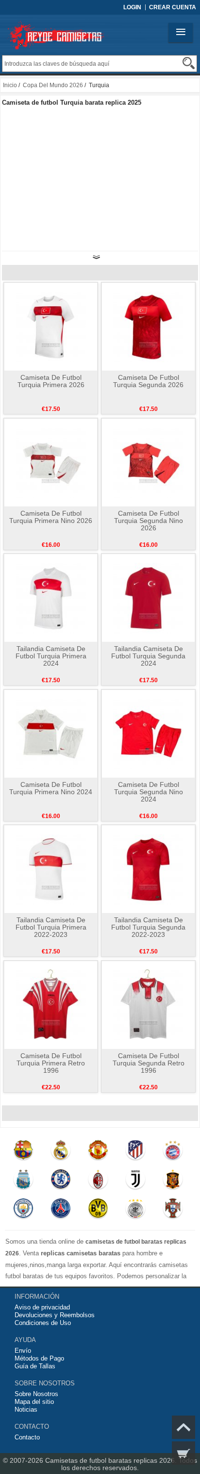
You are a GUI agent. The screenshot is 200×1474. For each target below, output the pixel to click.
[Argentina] (23, 1181)
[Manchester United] (98, 1152)
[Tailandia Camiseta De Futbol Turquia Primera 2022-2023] (51, 869)
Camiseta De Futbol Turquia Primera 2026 (50, 381)
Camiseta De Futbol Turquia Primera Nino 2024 (50, 788)
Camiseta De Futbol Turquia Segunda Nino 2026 (148, 520)
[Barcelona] (23, 1152)
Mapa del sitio (34, 1401)
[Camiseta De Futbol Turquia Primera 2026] (51, 326)
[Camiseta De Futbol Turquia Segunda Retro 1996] (148, 1004)
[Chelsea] (60, 1181)
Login (132, 7)
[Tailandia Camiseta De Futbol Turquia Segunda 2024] (148, 597)
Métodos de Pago (39, 1358)
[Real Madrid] (60, 1152)
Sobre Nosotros (36, 1394)
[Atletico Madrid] (135, 1152)
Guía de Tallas (35, 1366)
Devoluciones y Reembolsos (55, 1315)
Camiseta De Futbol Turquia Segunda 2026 (148, 381)
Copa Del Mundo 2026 (53, 85)
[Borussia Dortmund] (98, 1210)
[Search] (189, 63)
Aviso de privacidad (42, 1307)
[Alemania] (135, 1210)
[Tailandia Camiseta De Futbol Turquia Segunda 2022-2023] (148, 869)
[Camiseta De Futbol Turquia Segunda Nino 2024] (148, 733)
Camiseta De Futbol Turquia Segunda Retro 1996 (148, 1063)
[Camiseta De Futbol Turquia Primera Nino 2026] (51, 462)
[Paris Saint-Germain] (60, 1210)
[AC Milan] (98, 1181)
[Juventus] (135, 1181)
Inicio (10, 85)
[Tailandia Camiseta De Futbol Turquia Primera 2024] (51, 597)
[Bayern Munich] (172, 1152)
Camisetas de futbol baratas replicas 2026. (112, 1460)
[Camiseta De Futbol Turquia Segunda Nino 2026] (148, 462)
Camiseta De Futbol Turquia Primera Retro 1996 (51, 1063)
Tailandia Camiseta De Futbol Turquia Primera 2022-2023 (51, 927)
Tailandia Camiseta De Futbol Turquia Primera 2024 (51, 656)
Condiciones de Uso (43, 1322)
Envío (23, 1350)
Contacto (27, 1437)
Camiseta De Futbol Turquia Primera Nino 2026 (50, 516)
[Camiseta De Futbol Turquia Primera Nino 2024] (51, 733)
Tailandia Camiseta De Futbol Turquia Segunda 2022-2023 (148, 927)
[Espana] (172, 1181)
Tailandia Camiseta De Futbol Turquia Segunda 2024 (148, 656)
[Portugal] (172, 1210)
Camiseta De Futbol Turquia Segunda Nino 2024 (148, 792)
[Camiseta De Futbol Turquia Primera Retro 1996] (51, 1004)
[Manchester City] (23, 1210)
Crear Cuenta (172, 7)
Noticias (26, 1409)
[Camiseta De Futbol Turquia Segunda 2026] (148, 326)
